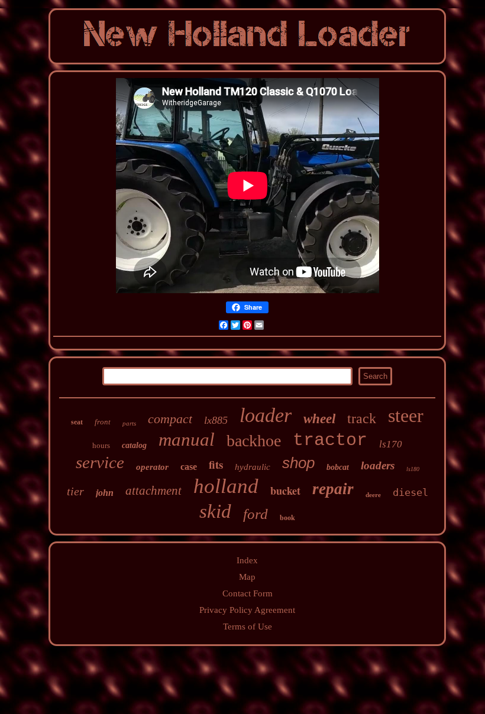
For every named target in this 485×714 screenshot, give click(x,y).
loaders (378, 465)
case (188, 467)
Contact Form (247, 593)
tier (75, 491)
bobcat (337, 467)
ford (255, 514)
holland (225, 486)
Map (247, 577)
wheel (319, 418)
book (287, 518)
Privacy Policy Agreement (247, 610)
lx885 (216, 420)
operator (152, 467)
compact (170, 418)
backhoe (254, 440)
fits (216, 464)
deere (373, 494)
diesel (410, 492)
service (100, 462)
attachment (153, 490)
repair (333, 489)
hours (101, 445)
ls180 (412, 469)
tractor (330, 440)
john (105, 493)
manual (187, 439)
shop (298, 463)
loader (266, 415)
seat (77, 422)
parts (129, 423)
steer (405, 415)
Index (247, 560)
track (361, 418)
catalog (134, 445)
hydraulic (252, 467)
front (103, 421)
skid (215, 511)
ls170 (390, 444)
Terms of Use (247, 626)
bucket (285, 490)
